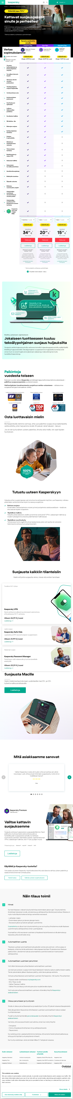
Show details (63, 1089)
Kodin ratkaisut (7, 1052)
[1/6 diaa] (31, 794)
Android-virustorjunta (24, 1057)
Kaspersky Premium (7, 1063)
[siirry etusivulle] (13, 2)
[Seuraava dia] (69, 777)
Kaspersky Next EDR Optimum (44, 1063)
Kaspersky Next (58, 1057)
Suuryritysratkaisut (60, 1052)
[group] (36, 777)
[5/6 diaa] (40, 794)
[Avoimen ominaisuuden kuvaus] (4, 67)
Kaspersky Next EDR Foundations (45, 1060)
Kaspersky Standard (7, 1057)
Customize (35, 1094)
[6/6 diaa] (42, 794)
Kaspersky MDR (58, 1063)
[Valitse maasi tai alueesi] (44, 2)
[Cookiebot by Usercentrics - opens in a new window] (63, 1066)
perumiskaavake (33, 1016)
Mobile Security (23, 1063)
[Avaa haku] (47, 2)
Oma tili (61, 2)
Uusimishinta (12, 926)
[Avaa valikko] (2, 2)
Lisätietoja (7, 621)
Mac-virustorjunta (23, 1060)
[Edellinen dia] (3, 777)
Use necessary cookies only (13, 1094)
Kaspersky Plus (5, 1060)
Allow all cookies (59, 1094)
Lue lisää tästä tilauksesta (28, 261)
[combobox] (28, 220)
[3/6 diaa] (35, 794)
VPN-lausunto (28, 262)
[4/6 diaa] (37, 794)
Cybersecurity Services (60, 1060)
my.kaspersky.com (34, 980)
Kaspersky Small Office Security (45, 1057)
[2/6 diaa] (33, 794)
